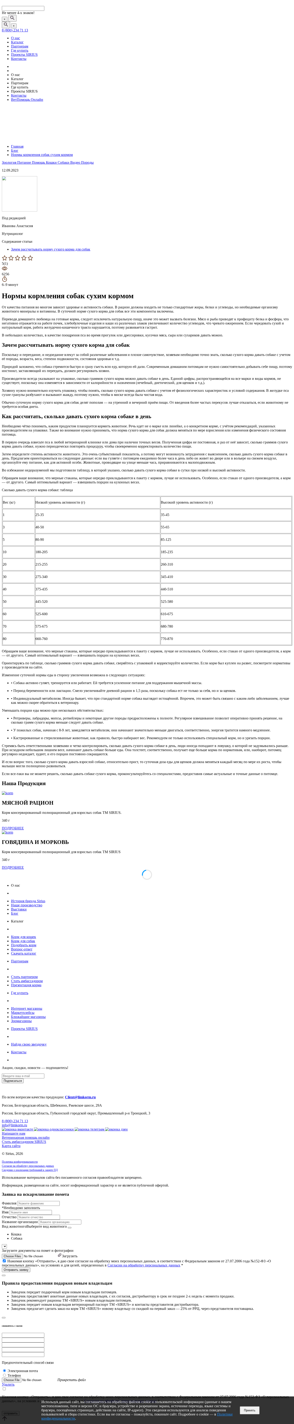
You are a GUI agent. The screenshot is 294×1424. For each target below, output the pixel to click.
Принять (249, 1410)
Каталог (17, 42)
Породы (87, 162)
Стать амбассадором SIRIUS (24, 1142)
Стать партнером (24, 977)
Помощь (39, 162)
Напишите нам (13, 1133)
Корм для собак (23, 941)
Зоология (9, 162)
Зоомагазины (21, 1021)
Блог (14, 913)
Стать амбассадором (27, 981)
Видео (75, 162)
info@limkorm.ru (14, 1125)
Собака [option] (16, 1238)
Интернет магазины (26, 1008)
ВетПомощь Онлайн (27, 100)
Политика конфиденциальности (20, 1161)
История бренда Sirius (28, 901)
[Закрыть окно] (4, 1275)
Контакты (18, 59)
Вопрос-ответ (21, 949)
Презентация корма (26, 985)
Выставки (19, 909)
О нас (15, 38)
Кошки (52, 162)
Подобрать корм (23, 945)
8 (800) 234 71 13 (15, 30)
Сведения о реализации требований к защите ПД (30, 1170)
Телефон (14, 1375)
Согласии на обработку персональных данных (143, 1265)
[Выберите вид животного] (69, 1227)
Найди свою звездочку (29, 1044)
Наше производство (26, 905)
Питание (24, 162)
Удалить (8, 1384)
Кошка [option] (16, 1234)
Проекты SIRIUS (24, 54)
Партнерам (19, 46)
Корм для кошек (23, 937)
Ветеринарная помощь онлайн (26, 1137)
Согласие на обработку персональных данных (28, 1165)
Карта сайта (11, 1146)
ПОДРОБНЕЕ (13, 828)
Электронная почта (23, 1371)
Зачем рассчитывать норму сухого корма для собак (50, 249)
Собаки (64, 162)
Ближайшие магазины (28, 1017)
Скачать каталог (23, 953)
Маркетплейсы (22, 1013)
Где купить (19, 50)
